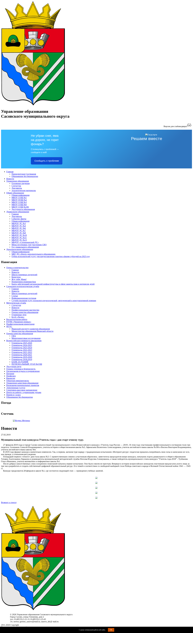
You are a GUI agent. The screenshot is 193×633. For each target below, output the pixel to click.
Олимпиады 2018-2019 (22, 359)
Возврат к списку (9, 502)
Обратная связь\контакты (17, 381)
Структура (16, 186)
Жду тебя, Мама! (19, 279)
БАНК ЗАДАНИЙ (20, 362)
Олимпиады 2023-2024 (22, 348)
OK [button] (111, 630)
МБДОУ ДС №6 (19, 228)
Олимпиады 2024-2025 (22, 345)
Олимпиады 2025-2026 (22, 343)
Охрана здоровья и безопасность (20, 369)
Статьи (15, 296)
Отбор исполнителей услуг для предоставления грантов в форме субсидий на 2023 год (51, 256)
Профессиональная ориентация (20, 324)
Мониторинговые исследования (26, 338)
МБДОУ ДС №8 (19, 233)
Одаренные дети (19, 315)
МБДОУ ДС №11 (19, 237)
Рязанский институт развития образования (31, 329)
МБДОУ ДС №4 (19, 226)
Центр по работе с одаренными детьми (23, 392)
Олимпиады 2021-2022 (22, 352)
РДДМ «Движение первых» (18, 322)
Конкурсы (16, 277)
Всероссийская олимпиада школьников (23, 340)
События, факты (19, 219)
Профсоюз (11, 376)
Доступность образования (23, 209)
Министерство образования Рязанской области (32, 331)
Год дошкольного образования (25, 247)
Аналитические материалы (24, 190)
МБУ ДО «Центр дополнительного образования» (34, 254)
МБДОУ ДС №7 (19, 230)
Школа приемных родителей (24, 275)
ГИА (14, 336)
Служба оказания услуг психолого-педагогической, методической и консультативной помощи (54, 300)
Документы (17, 188)
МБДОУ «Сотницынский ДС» (25, 242)
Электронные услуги (15, 388)
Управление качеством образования (22, 383)
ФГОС (9, 326)
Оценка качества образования (25, 312)
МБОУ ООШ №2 (19, 200)
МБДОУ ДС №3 (19, 223)
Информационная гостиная (24, 298)
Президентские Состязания (24, 174)
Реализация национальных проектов (22, 385)
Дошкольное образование (17, 212)
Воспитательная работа (16, 319)
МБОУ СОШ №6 (19, 204)
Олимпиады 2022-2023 (22, 350)
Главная (9, 172)
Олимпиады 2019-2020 (22, 357)
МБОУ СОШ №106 (20, 207)
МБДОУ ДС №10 (19, 235)
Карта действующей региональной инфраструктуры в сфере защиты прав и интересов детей (53, 284)
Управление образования (17, 181)
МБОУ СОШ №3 (19, 202)
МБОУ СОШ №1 (19, 197)
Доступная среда (13, 366)
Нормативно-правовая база (24, 282)
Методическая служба (16, 303)
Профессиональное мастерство (25, 310)
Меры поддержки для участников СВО (29, 245)
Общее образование (15, 193)
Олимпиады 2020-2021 (22, 355)
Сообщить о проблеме (46, 161)
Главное (15, 214)
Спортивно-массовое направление (21, 390)
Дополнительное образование (19, 249)
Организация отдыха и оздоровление (23, 371)
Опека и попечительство (17, 267)
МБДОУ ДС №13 (19, 240)
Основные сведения (21, 183)
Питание (10, 373)
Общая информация (20, 195)
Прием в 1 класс (13, 395)
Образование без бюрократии (25, 176)
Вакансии (10, 378)
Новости (10, 179)
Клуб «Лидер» (18, 317)
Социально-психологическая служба (22, 286)
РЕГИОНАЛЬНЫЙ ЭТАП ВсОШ (27, 364)
